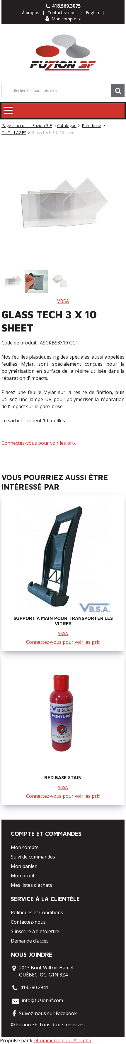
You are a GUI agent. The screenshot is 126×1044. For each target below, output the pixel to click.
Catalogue (66, 125)
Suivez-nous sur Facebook (48, 1013)
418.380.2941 (34, 987)
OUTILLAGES (13, 132)
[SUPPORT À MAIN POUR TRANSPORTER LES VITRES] (63, 556)
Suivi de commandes (33, 856)
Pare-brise (91, 125)
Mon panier (24, 866)
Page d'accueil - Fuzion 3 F (26, 125)
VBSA (63, 301)
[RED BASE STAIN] (63, 716)
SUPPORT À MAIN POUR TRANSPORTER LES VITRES (63, 620)
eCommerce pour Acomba (62, 1040)
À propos (30, 12)
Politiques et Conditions (37, 912)
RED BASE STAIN (63, 777)
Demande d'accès (30, 941)
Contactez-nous (62, 12)
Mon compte (63, 19)
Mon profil (22, 875)
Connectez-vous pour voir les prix (38, 443)
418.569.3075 (66, 6)
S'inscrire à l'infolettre (35, 931)
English (92, 12)
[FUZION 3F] (63, 53)
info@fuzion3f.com (42, 1000)
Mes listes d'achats (31, 885)
